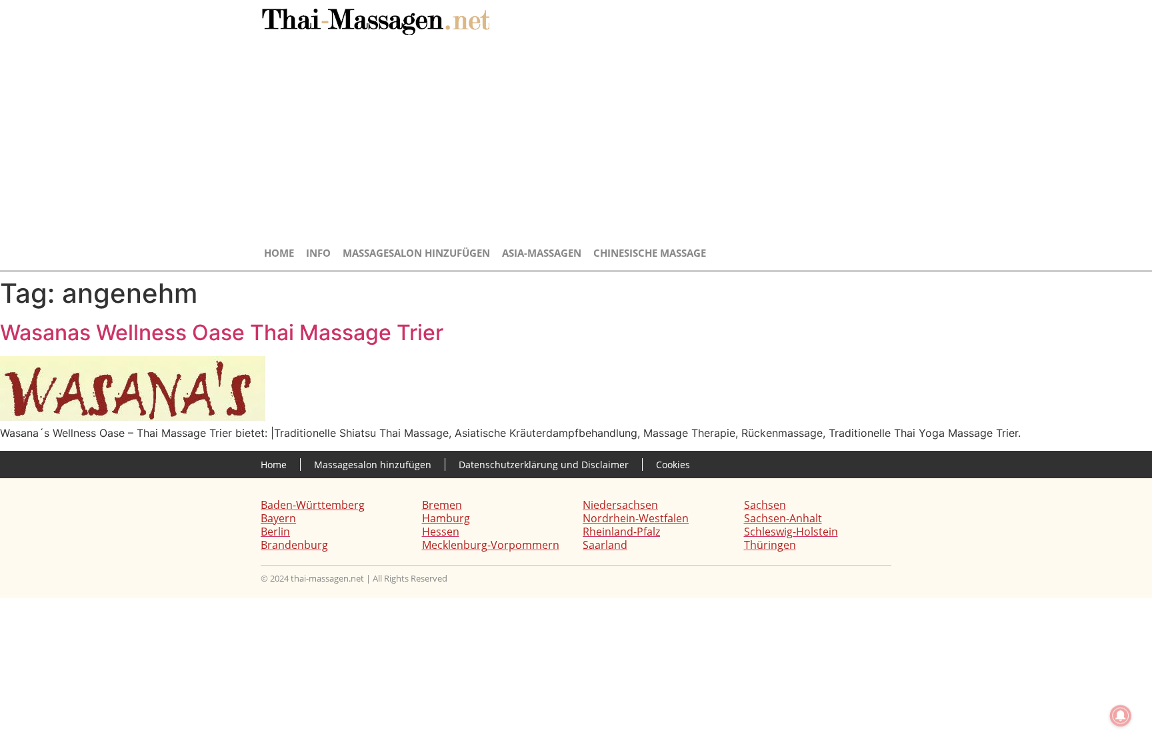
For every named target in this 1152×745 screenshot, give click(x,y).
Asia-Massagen (541, 252)
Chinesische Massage (649, 252)
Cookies (673, 464)
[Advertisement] (576, 141)
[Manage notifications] (1120, 715)
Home (279, 252)
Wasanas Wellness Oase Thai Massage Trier (221, 332)
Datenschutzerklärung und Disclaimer (544, 464)
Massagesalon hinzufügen (416, 252)
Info (318, 252)
